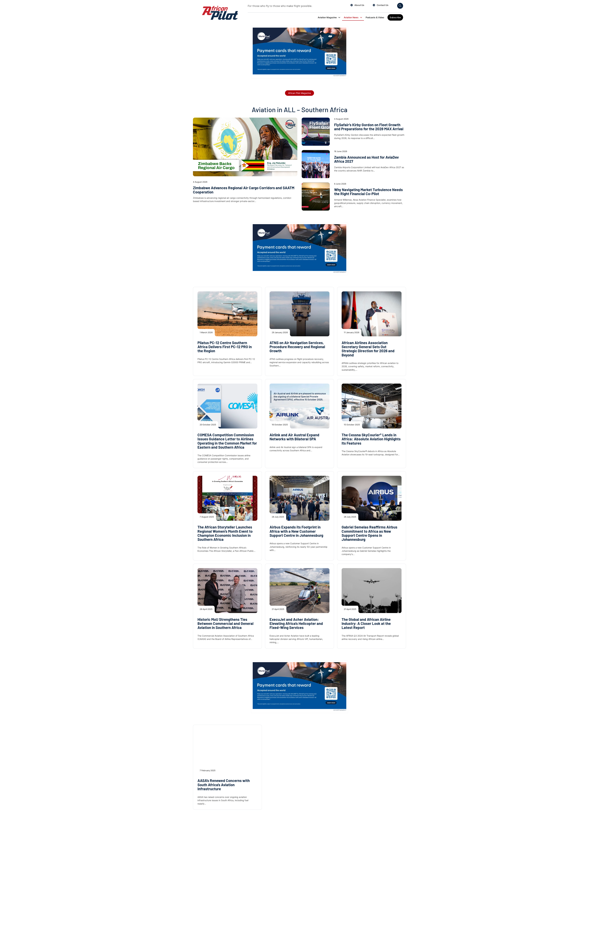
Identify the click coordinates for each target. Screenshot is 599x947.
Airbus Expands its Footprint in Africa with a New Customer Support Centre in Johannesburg (296, 531)
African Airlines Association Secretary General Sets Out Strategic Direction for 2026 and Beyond (368, 348)
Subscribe (395, 17)
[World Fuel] (299, 50)
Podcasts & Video (375, 17)
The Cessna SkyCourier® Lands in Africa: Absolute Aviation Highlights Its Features (371, 439)
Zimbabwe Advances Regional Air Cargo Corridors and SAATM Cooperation (243, 189)
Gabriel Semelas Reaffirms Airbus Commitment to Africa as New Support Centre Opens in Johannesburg (369, 533)
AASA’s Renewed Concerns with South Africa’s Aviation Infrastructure (223, 784)
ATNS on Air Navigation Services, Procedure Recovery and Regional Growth (297, 346)
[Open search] (400, 6)
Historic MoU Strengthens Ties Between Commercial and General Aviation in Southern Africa (225, 623)
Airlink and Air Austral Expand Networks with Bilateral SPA (294, 437)
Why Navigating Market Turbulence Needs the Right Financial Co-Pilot (368, 191)
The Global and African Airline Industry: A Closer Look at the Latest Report (366, 623)
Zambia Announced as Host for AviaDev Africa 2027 (366, 159)
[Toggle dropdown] (339, 17)
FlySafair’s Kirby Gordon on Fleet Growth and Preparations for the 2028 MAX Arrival (368, 126)
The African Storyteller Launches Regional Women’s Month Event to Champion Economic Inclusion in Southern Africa (225, 533)
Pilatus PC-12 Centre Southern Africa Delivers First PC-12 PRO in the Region (224, 346)
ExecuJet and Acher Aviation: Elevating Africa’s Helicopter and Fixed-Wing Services (296, 623)
